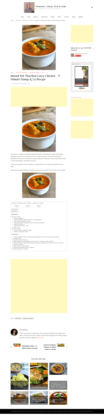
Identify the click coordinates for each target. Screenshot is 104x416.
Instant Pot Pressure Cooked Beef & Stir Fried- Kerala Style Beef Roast (58, 401)
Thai (43, 72)
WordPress (83, 411)
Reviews (35, 17)
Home (22, 17)
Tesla (28, 17)
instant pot (18, 318)
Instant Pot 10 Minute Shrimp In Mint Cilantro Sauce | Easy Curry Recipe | (39, 400)
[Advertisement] (39, 97)
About (73, 17)
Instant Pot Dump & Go (21, 72)
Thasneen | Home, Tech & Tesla (51, 6)
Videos (52, 17)
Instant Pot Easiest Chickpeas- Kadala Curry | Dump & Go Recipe (20, 401)
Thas (12, 83)
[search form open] (92, 7)
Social (59, 17)
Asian (12, 72)
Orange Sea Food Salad (39, 387)
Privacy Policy (89, 411)
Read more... (40, 338)
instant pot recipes (28, 318)
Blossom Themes (68, 411)
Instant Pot (44, 17)
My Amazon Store (76, 97)
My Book (81, 17)
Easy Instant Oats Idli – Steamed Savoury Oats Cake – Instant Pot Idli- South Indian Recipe (19, 385)
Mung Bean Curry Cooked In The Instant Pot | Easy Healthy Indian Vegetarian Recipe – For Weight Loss (58, 385)
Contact (66, 17)
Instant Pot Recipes (34, 72)
